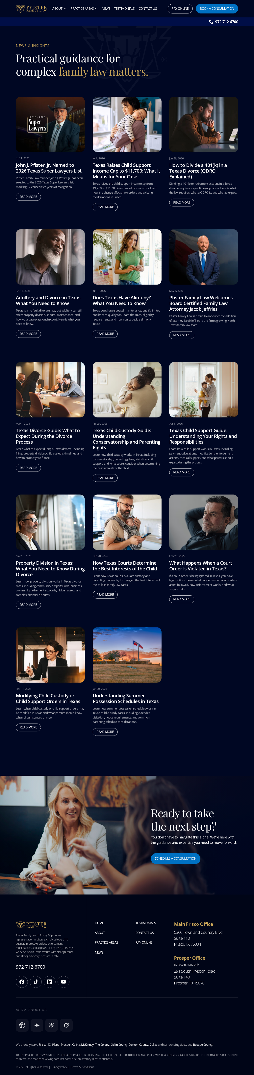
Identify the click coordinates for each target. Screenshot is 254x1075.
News (106, 8)
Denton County (138, 1044)
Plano (55, 1044)
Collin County (119, 1044)
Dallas (153, 1044)
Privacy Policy (59, 1067)
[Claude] (51, 1025)
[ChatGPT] (22, 1025)
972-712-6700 (226, 21)
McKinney (87, 1044)
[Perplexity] (37, 1025)
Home (99, 923)
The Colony (102, 1044)
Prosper (66, 1044)
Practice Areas (82, 8)
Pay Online (144, 942)
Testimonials (124, 8)
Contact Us (148, 8)
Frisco (42, 1044)
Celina (76, 1044)
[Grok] (66, 1025)
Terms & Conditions (82, 1067)
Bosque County (203, 1044)
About (57, 8)
